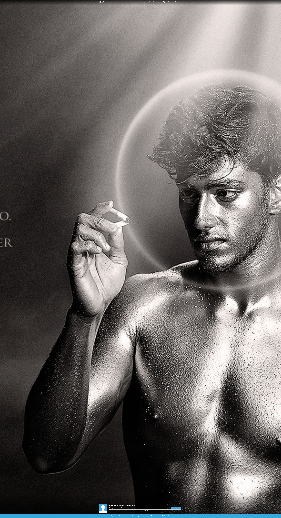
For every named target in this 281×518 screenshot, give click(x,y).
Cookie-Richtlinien (161, 516)
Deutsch (164, 2)
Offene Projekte (157, 2)
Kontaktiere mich (176, 508)
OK (168, 516)
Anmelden (170, 2)
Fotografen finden (146, 2)
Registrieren (178, 2)
